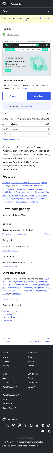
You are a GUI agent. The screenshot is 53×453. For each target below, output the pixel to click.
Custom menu (26, 186)
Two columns (32, 202)
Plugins (31, 361)
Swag (31, 387)
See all (48, 234)
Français (35, 285)
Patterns (31, 365)
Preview (13, 96)
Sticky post (18, 199)
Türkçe (5, 294)
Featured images (41, 189)
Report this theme (9, 267)
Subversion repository (11, 314)
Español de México (23, 285)
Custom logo (14, 186)
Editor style (37, 186)
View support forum (10, 250)
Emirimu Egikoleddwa (38, 195)
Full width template (37, 192)
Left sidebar (13, 195)
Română (15, 291)
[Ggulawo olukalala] (49, 3)
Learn (5, 374)
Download (39, 96)
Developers (7, 382)
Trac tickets (7, 320)
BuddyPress (9, 408)
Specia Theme (13, 35)
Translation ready (19, 202)
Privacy (5, 365)
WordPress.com (10, 395)
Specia (31, 106)
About (5, 352)
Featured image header (24, 189)
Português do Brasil (41, 288)
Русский (22, 291)
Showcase (32, 352)
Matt (5, 399)
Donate (32, 382)
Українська (16, 294)
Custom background (19, 182)
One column (24, 195)
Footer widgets (22, 192)
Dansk (5, 282)
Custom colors (34, 182)
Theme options (30, 199)
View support (25, 88)
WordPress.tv (9, 387)
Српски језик (32, 291)
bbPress (7, 403)
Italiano (42, 285)
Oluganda (12, 419)
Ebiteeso (6, 182)
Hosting (5, 361)
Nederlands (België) (13, 288)
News (5, 357)
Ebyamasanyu (8, 189)
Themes (5, 11)
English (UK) (21, 282)
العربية (46, 279)
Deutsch (12, 282)
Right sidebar (7, 199)
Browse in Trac (8, 317)
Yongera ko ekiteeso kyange (14, 234)
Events (31, 378)
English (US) (32, 282)
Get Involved (34, 374)
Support (6, 378)
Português (6, 291)
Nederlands (27, 288)
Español (11, 285)
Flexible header (8, 192)
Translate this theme (10, 299)
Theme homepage (10, 139)
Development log (9, 311)
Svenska (42, 291)
